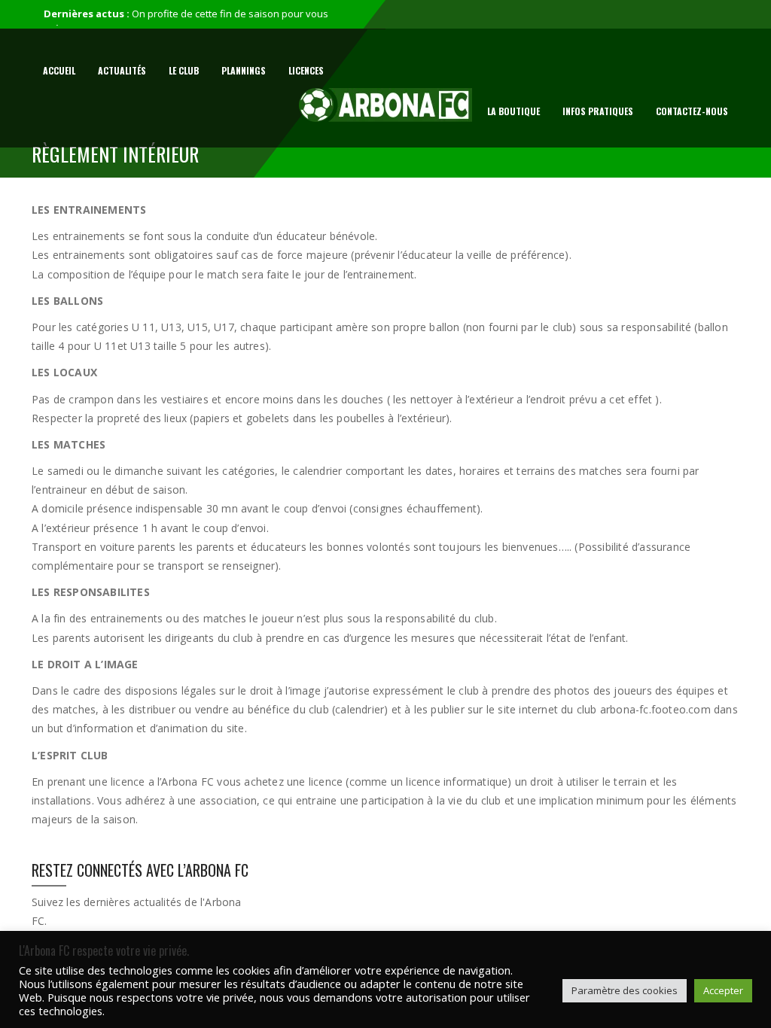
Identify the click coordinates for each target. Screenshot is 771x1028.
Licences (306, 70)
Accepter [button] (723, 990)
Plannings (243, 70)
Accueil (59, 70)
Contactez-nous (692, 111)
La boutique (513, 111)
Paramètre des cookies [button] (624, 990)
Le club (184, 70)
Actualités (122, 70)
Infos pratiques (597, 111)
